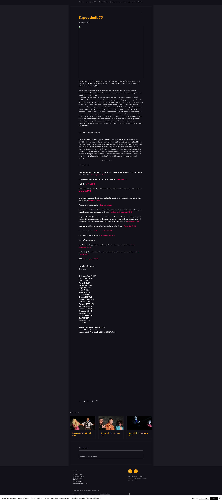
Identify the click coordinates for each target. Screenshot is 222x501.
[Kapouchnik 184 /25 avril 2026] (82, 423)
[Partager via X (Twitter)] (84, 401)
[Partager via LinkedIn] (88, 401)
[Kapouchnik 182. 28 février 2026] (139, 423)
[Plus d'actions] (142, 13)
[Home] (136, 471)
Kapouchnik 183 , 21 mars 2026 (110, 434)
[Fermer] (220, 498)
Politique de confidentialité (93, 498)
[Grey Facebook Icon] (129, 494)
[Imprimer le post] (97, 401)
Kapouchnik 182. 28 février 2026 (138, 434)
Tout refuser (204, 498)
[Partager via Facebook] (80, 401)
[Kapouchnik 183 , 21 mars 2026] (111, 423)
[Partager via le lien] (92, 401)
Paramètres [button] (195, 498)
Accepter (214, 498)
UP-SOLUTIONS (105, 494)
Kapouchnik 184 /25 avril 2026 (81, 434)
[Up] (130, 471)
